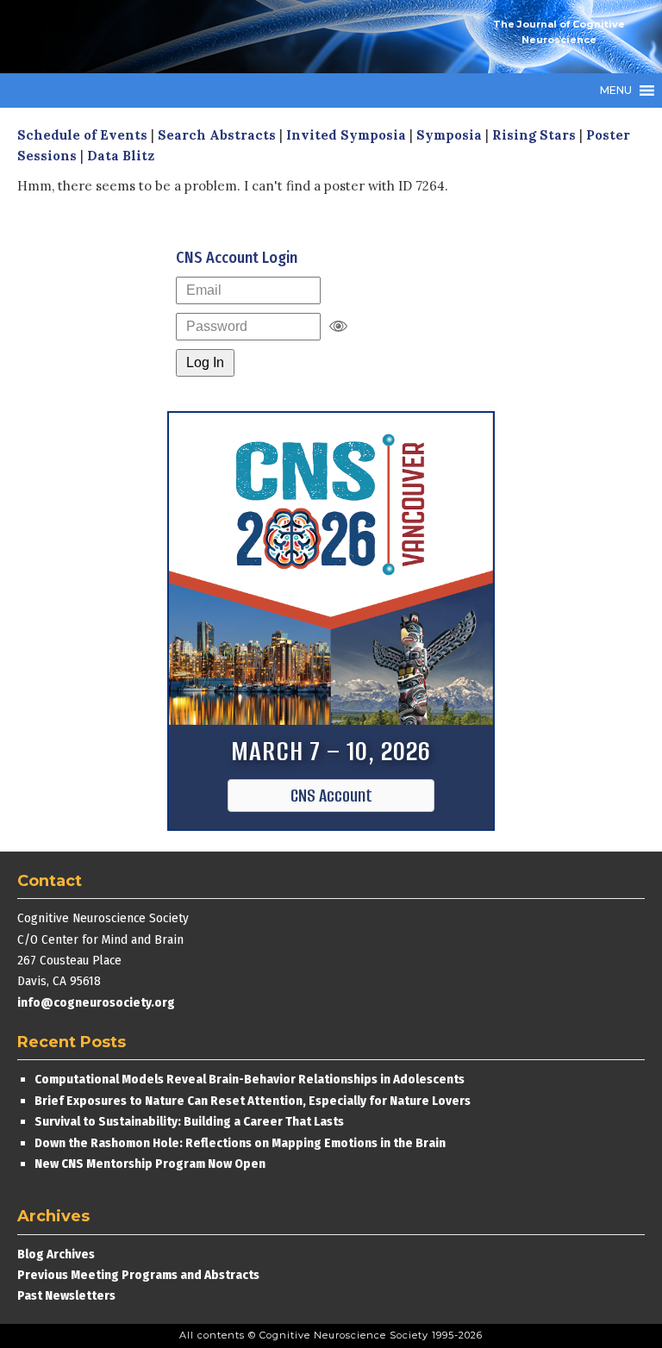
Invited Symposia (346, 135)
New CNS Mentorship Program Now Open (149, 1163)
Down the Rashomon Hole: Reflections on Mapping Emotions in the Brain (240, 1143)
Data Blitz (120, 155)
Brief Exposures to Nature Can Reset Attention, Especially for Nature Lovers (253, 1100)
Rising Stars (534, 135)
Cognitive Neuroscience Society (146, 37)
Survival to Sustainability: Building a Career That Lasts (189, 1121)
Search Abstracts (217, 135)
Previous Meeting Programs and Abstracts (138, 1274)
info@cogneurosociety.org (96, 1002)
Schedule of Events (82, 135)
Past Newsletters (66, 1295)
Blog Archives (56, 1254)
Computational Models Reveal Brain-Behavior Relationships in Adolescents (249, 1079)
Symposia (449, 135)
